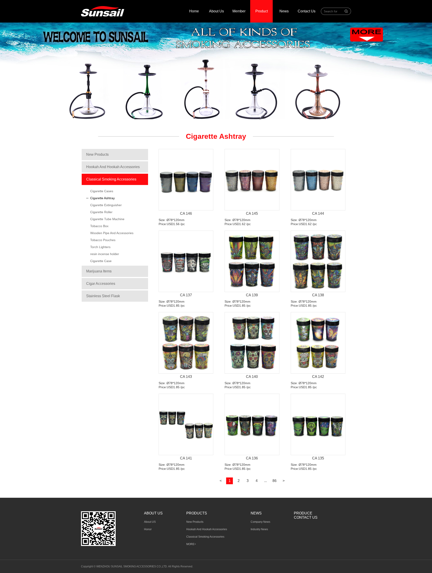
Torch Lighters (100, 247)
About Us (216, 11)
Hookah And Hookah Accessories (113, 167)
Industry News (259, 529)
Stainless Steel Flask (103, 296)
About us (153, 513)
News (284, 11)
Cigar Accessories (100, 283)
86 (274, 481)
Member (238, 11)
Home (194, 11)
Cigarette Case (101, 261)
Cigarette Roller (101, 212)
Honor (148, 529)
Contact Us (306, 11)
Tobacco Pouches (102, 240)
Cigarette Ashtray (102, 198)
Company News (260, 521)
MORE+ (191, 544)
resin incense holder (104, 254)
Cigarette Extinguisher (106, 205)
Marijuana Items (99, 271)
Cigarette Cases (101, 191)
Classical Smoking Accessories (111, 179)
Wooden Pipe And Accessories (111, 233)
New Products (97, 154)
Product (261, 11)
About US (150, 521)
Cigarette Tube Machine (107, 219)
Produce (303, 513)
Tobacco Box (99, 226)
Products (196, 513)
